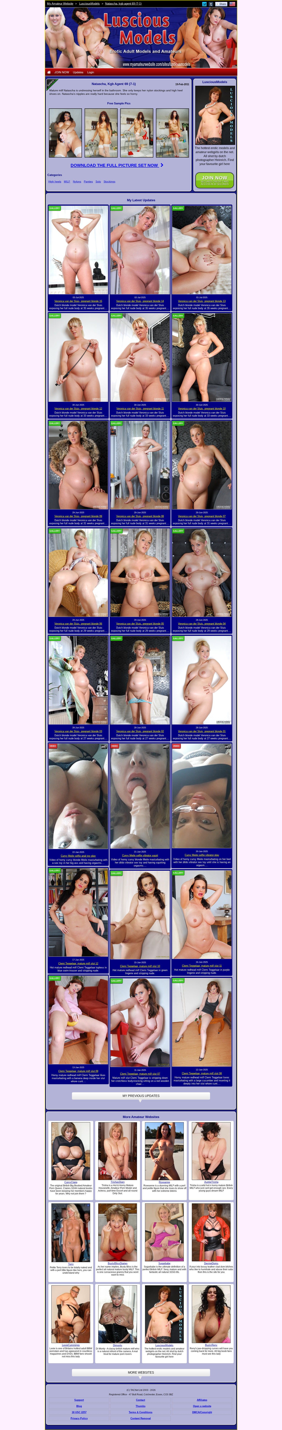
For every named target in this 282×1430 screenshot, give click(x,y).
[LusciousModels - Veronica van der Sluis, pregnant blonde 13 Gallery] (202, 249)
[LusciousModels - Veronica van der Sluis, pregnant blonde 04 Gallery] (202, 572)
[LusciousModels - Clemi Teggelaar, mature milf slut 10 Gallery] (140, 914)
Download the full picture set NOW (115, 165)
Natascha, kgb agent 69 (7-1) (123, 3)
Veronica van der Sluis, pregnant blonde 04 (202, 623)
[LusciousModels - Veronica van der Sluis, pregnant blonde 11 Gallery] (140, 357)
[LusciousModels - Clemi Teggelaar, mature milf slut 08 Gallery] (202, 1022)
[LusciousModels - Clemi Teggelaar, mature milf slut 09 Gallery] (78, 1019)
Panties (88, 181)
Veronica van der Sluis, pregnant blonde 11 (140, 408)
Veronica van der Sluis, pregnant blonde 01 (202, 731)
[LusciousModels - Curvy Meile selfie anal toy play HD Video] (78, 796)
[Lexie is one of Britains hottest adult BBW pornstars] (70, 1314)
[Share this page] (221, 3)
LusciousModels (89, 3)
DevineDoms (211, 1263)
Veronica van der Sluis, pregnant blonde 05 (140, 623)
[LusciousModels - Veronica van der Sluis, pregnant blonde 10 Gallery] (202, 357)
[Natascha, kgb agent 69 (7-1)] (65, 132)
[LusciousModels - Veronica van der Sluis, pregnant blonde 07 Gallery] (202, 465)
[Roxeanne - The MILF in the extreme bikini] (164, 1151)
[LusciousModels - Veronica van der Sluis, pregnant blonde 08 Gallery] (140, 465)
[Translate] (232, 3)
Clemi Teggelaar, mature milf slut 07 (140, 1073)
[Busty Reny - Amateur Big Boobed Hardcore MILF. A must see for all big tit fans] (211, 1314)
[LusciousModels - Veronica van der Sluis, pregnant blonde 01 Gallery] (202, 680)
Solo (98, 181)
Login (90, 72)
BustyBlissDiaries (118, 1263)
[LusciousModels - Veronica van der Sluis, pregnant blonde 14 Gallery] (140, 249)
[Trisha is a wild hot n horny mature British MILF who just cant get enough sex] (211, 1150)
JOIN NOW (61, 72)
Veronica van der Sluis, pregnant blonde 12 (78, 408)
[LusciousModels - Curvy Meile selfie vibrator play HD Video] (202, 795)
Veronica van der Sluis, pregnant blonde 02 (140, 731)
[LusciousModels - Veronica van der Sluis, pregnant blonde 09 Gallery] (78, 465)
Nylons (77, 181)
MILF (67, 181)
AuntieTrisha (211, 1182)
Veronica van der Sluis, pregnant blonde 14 (140, 301)
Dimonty (117, 1345)
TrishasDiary (118, 1182)
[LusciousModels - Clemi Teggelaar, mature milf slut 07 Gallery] (140, 1022)
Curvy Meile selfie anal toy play (78, 855)
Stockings (109, 181)
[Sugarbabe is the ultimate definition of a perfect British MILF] (164, 1232)
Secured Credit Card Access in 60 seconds (215, 180)
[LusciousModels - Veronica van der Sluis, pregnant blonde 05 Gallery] (140, 572)
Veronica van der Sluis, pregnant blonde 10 (202, 408)
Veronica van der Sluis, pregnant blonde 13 (202, 301)
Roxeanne (164, 1182)
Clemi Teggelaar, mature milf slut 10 (140, 966)
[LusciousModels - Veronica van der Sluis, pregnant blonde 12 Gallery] (78, 357)
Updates (78, 72)
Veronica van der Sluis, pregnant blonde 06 (78, 623)
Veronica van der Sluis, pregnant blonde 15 (78, 301)
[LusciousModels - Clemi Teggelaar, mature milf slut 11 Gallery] (202, 914)
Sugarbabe (164, 1263)
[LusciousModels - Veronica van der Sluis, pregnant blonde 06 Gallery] (78, 572)
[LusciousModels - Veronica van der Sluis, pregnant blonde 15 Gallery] (78, 249)
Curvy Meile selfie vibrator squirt (140, 855)
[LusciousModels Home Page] (49, 72)
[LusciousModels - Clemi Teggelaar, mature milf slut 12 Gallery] (78, 912)
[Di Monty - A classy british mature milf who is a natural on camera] (117, 1314)
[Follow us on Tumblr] (211, 3)
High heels (54, 181)
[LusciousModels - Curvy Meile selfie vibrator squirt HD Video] (140, 796)
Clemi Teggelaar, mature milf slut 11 (202, 965)
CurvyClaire (70, 1182)
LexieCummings (71, 1345)
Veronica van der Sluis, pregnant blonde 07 (202, 516)
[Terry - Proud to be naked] (70, 1232)
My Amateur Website (60, 3)
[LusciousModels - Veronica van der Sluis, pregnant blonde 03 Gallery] (78, 680)
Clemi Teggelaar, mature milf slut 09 (78, 1071)
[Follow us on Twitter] (204, 3)
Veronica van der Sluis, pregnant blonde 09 (78, 516)
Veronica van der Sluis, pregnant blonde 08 (140, 516)
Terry (71, 1264)
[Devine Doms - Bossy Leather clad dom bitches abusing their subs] (211, 1232)
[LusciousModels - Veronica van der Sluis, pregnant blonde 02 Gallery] (140, 680)
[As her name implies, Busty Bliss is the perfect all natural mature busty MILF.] (117, 1232)
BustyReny (211, 1345)
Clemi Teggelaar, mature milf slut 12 (78, 963)
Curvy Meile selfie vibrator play (202, 855)
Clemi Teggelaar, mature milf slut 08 (202, 1073)
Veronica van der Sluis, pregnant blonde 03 (78, 731)
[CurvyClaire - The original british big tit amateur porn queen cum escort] (70, 1151)
